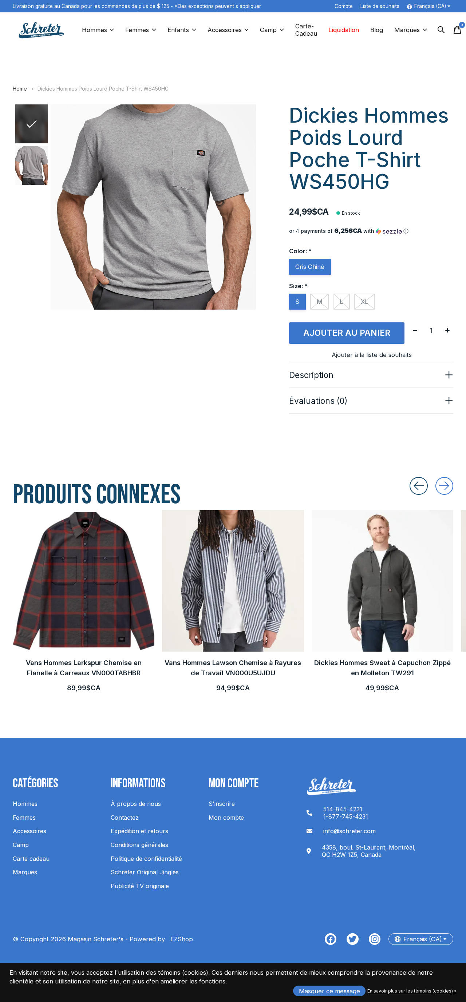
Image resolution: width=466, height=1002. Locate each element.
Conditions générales (139, 844)
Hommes (94, 29)
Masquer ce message (329, 991)
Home (20, 89)
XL (364, 301)
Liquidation (343, 29)
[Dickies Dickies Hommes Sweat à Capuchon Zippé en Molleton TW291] (382, 581)
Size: (298, 286)
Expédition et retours (139, 831)
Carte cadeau (31, 858)
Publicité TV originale (140, 886)
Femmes (137, 29)
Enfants (178, 29)
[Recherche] (441, 30)
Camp (268, 29)
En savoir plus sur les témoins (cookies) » (412, 991)
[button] (371, 231)
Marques (407, 29)
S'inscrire (222, 803)
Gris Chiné (309, 266)
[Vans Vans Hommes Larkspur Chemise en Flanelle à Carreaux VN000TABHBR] (83, 581)
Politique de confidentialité (146, 858)
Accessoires (225, 29)
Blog (376, 29)
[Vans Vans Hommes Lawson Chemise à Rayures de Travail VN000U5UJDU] (233, 581)
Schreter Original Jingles (145, 872)
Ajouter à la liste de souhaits (372, 354)
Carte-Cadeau (306, 30)
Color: (300, 251)
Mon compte (226, 817)
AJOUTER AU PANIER (346, 333)
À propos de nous (136, 803)
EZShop (180, 939)
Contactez (125, 817)
